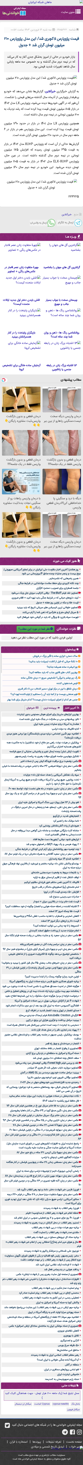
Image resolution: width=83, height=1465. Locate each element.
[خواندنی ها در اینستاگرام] (79, 1433)
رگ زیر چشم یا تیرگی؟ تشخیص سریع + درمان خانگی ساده (49, 678)
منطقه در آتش (72, 1365)
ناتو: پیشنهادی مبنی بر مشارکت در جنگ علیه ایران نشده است (49, 719)
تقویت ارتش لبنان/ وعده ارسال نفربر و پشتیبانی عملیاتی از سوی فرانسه (44, 752)
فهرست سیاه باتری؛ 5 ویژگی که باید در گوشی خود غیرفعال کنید (48, 617)
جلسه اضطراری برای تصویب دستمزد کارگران (57, 588)
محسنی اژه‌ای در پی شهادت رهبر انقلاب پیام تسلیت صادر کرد (49, 1293)
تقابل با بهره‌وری (71, 1336)
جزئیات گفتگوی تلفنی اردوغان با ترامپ (60, 1157)
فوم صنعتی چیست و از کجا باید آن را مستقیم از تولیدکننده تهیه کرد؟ (44, 694)
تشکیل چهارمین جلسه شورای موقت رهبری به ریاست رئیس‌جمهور (47, 756)
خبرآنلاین (50, 91)
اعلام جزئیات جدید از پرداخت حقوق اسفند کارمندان (54, 931)
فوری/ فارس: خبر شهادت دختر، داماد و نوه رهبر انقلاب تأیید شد (48, 1190)
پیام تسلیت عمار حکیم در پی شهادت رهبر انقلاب (55, 1288)
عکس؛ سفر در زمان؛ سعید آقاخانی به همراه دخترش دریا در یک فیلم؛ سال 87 (41, 854)
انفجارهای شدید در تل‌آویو (66, 816)
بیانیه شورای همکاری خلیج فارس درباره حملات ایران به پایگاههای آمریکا (44, 981)
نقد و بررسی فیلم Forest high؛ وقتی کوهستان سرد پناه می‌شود (46, 1063)
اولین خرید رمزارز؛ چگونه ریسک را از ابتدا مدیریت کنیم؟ (52, 977)
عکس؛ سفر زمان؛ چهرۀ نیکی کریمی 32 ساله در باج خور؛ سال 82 (47, 1153)
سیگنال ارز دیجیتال (23, 1404)
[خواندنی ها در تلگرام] (65, 1433)
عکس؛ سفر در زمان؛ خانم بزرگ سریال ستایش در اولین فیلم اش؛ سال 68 (43, 1115)
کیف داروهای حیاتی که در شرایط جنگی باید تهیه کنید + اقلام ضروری (45, 598)
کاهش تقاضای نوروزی (68, 1331)
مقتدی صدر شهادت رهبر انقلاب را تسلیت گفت (56, 1232)
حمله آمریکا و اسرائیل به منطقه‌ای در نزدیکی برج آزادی (52, 1053)
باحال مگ (75, 1404)
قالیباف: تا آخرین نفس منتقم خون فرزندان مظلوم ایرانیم (51, 882)
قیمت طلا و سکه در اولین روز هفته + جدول (57, 603)
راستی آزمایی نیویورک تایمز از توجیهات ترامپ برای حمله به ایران (47, 1171)
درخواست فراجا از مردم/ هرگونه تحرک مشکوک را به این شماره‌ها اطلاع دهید (42, 996)
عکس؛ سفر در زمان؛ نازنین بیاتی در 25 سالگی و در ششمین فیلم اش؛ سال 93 (40, 1120)
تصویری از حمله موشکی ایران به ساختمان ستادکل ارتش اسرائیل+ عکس (43, 1326)
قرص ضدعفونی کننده (67, 683)
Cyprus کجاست (42, 1404)
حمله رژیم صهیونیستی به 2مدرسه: (62, 1379)
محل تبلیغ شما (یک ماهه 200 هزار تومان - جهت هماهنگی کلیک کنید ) (42, 1395)
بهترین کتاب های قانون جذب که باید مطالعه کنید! (53, 672)
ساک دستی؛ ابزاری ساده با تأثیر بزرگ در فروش (55, 656)
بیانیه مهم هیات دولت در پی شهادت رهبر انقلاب (55, 1228)
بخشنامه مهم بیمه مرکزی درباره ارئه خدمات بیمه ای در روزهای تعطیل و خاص (42, 991)
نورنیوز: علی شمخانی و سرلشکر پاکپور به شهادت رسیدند (51, 1251)
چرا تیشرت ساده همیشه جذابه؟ (62, 667)
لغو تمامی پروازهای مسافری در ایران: (61, 1370)
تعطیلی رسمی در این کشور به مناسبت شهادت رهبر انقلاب (50, 1298)
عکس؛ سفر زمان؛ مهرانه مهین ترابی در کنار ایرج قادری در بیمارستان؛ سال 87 (41, 1176)
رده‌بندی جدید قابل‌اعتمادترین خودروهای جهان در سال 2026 (49, 1082)
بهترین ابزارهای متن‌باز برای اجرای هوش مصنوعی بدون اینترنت (48, 714)
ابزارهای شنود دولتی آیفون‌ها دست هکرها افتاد (56, 839)
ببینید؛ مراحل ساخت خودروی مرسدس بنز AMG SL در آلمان (49, 1073)
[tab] (72, 708)
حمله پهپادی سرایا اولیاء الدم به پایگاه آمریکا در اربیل (53, 1312)
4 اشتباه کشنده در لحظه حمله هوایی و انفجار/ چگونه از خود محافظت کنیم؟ (42, 906)
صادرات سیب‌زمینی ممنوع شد (64, 897)
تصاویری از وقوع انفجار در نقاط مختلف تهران (56, 1048)
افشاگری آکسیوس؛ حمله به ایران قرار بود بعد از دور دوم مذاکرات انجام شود (42, 1006)
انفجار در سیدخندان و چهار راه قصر (62, 1044)
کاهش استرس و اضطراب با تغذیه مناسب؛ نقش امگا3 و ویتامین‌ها (46, 916)
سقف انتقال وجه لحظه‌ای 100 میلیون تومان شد (56, 1058)
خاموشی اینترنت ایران (68, 1374)
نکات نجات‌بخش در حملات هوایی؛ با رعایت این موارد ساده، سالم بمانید (44, 1096)
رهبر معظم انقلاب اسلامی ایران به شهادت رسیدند (55, 1355)
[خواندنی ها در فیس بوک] (72, 1433)
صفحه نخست (74, 1442)
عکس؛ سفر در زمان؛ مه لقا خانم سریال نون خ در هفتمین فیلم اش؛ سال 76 (42, 1106)
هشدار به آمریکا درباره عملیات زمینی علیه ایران (56, 724)
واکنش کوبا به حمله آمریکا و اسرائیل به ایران (57, 1303)
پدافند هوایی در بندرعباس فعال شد (61, 1270)
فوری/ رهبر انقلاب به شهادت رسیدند (61, 1208)
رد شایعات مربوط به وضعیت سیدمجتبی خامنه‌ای (55, 873)
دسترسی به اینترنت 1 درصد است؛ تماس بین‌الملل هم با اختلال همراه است (43, 1025)
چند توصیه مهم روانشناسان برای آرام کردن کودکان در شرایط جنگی (47, 849)
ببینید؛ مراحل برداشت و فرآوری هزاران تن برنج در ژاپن (52, 1020)
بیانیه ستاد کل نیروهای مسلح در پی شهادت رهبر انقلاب (52, 1237)
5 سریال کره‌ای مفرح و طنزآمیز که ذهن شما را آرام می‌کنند (50, 612)
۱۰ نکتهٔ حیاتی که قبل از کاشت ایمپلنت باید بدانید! (53, 662)
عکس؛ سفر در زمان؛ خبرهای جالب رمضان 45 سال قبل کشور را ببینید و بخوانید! (40, 963)
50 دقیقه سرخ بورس (68, 1345)
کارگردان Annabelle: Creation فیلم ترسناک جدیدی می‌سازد (48, 1015)
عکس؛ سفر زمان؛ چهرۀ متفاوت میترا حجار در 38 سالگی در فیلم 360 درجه (42, 1194)
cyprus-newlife (60, 1404)
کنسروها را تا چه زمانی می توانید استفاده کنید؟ (56, 926)
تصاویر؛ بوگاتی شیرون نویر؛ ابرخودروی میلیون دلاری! (52, 1078)
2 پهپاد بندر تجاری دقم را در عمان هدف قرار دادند (55, 1030)
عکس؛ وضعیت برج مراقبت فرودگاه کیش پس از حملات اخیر (49, 761)
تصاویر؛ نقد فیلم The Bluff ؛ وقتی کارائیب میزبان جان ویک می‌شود (44, 593)
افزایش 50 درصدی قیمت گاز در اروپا (61, 892)
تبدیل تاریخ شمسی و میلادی (47, 1446)
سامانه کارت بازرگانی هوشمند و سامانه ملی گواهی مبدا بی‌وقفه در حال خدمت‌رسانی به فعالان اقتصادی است (46, 833)
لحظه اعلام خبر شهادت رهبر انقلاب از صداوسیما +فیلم (52, 1213)
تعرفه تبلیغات (53, 1442)
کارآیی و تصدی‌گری (69, 1341)
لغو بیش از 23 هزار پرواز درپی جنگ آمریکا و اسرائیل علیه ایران (48, 802)
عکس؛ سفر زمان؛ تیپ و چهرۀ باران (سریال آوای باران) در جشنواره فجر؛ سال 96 (40, 949)
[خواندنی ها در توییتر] (7, 1426)
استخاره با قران (19, 1442)
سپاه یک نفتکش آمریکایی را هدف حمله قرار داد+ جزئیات (51, 775)
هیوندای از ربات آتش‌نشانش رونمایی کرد (59, 826)
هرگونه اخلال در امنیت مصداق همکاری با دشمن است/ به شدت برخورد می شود (40, 986)
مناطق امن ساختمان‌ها (68, 1350)
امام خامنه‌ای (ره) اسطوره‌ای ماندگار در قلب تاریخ (55, 887)
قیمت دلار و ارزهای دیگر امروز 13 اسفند (60, 921)
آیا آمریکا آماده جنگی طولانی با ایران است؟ (58, 1360)
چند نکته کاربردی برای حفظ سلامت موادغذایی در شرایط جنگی (48, 583)
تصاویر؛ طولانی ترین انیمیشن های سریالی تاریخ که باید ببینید (47, 608)
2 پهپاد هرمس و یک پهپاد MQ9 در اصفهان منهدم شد (52, 844)
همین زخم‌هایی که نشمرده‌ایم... (63, 578)
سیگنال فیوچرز (73, 1410)
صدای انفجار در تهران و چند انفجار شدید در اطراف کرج (52, 1011)
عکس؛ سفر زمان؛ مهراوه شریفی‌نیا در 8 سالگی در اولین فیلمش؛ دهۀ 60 (43, 1130)
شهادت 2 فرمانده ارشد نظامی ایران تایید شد (57, 1265)
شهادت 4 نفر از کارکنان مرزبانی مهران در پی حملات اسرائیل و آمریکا (47, 1001)
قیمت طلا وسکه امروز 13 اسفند (64, 911)
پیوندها (36, 1442)
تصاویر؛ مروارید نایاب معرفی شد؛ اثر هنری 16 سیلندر (53, 1068)
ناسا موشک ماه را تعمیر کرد (66, 821)
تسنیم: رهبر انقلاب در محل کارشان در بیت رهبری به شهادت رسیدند (46, 1223)
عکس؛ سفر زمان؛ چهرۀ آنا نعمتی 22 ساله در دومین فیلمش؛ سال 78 (45, 1125)
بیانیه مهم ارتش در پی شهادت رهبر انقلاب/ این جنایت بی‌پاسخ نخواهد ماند (41, 1307)
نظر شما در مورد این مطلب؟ (34, 629)
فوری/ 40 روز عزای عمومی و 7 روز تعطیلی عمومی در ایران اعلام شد (46, 1218)
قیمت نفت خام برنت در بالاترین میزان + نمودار (56, 902)
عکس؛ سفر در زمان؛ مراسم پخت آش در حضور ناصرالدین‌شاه (49, 944)
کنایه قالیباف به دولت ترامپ (65, 729)
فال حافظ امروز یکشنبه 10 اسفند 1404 (61, 1101)
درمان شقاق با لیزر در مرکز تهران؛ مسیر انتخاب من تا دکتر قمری (48, 689)
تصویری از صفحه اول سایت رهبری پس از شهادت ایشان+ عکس (47, 1274)
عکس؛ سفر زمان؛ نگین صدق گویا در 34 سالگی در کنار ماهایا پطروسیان (44, 1111)
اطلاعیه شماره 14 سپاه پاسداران (64, 859)
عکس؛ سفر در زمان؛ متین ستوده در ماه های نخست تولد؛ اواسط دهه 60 (43, 789)
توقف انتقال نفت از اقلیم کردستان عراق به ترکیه (56, 877)
